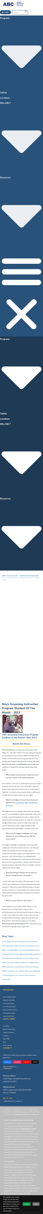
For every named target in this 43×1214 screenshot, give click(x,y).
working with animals (12, 967)
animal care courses (18, 975)
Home (4, 575)
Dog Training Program (9, 997)
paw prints (18, 941)
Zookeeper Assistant (9, 1013)
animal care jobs (24, 958)
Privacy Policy (35, 1112)
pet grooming (10, 950)
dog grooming (16, 954)
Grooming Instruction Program (29, 575)
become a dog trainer (12, 971)
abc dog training (23, 950)
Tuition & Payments (8, 1032)
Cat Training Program (9, 1006)
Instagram (17, 1062)
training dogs (10, 946)
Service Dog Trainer (8, 1016)
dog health (26, 954)
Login (6, 12)
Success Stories (7, 1045)
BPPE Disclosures (21, 1112)
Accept (26, 1204)
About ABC (6, 1039)
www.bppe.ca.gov (29, 1128)
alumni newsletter (24, 962)
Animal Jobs (13, 958)
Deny (36, 1204)
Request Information (9, 1029)
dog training (8, 941)
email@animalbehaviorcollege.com (12, 1101)
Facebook (7, 1062)
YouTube (26, 1062)
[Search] (26, 11)
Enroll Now (6, 1026)
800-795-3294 (7, 1098)
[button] (21, 293)
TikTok (35, 1062)
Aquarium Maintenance (9, 1010)
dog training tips (23, 946)
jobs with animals (28, 971)
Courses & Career (12, 575)
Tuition (3, 92)
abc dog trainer (10, 962)
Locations (5, 97)
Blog (4, 1042)
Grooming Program (8, 1003)
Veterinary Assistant (9, 1000)
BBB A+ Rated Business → (10, 1066)
